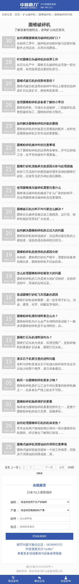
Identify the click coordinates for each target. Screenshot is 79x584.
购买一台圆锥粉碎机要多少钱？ (37, 380)
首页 (17, 14)
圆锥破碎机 (45, 14)
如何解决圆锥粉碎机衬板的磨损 (37, 123)
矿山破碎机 (29, 14)
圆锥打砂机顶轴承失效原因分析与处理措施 (45, 166)
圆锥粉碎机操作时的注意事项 (36, 144)
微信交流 (39, 581)
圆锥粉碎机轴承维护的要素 (34, 401)
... (38, 467)
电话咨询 (13, 581)
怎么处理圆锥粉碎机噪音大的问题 (39, 273)
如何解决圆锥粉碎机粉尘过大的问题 (40, 230)
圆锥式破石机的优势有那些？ (36, 80)
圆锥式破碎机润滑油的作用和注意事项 (42, 444)
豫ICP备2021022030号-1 (39, 566)
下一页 (49, 467)
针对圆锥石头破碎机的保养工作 (37, 59)
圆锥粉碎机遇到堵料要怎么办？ (37, 315)
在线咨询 (66, 581)
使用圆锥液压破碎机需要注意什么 (39, 187)
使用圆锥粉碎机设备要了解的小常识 (40, 102)
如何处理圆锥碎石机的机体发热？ (39, 422)
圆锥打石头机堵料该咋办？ (34, 337)
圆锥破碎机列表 (63, 14)
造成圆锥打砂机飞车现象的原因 (37, 294)
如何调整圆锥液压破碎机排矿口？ (39, 37)
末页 (61, 467)
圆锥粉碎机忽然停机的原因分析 (37, 251)
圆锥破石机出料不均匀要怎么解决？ (40, 209)
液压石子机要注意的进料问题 (36, 358)
